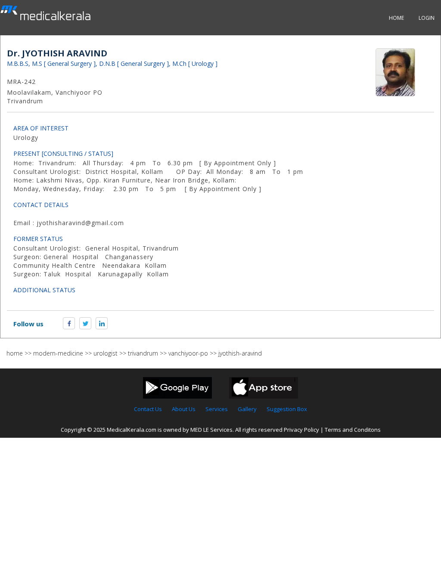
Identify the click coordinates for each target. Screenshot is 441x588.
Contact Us (148, 409)
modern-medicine (58, 353)
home (14, 353)
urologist (105, 353)
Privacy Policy (301, 429)
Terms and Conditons (353, 429)
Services (216, 409)
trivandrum (143, 353)
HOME (396, 18)
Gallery (247, 409)
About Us (184, 409)
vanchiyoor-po (188, 353)
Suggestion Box (287, 409)
